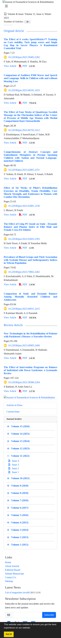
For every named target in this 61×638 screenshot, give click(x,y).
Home (8, 562)
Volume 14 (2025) (20, 433)
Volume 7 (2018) (19, 500)
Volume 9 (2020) (19, 485)
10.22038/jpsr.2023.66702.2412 (24, 130)
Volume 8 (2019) (19, 493)
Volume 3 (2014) (19, 529)
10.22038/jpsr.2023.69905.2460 (24, 345)
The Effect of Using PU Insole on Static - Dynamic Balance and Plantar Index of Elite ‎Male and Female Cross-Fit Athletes (30, 226)
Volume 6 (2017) (19, 507)
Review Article (13, 325)
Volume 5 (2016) (19, 515)
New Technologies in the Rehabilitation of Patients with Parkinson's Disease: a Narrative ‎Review (30, 335)
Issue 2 (15, 468)
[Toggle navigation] (30, 6)
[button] (31, 628)
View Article (10, 65)
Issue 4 (15, 460)
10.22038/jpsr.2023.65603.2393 (24, 238)
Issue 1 (15, 472)
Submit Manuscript (14, 573)
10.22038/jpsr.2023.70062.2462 (24, 271)
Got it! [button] (9, 634)
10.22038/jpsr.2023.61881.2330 (24, 205)
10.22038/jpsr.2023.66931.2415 (24, 308)
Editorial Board (12, 569)
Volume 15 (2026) (20, 426)
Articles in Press (14, 405)
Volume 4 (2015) (19, 522)
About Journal (12, 566)
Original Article (14, 31)
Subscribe (49, 614)
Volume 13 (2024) (20, 441)
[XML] (11, 17)
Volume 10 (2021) (20, 478)
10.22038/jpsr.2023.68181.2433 (24, 90)
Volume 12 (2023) (20, 448)
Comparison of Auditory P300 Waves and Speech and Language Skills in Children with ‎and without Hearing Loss (30, 78)
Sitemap (9, 581)
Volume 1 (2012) (19, 544)
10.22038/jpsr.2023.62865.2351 (24, 169)
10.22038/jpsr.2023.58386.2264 (24, 382)
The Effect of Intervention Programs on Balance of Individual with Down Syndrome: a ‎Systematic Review (30, 370)
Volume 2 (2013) (19, 537)
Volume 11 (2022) (20, 455)
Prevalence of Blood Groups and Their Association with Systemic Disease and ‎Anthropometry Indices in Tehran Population (30, 259)
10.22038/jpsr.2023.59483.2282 (24, 57)
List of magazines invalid (17, 592)
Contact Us (10, 577)
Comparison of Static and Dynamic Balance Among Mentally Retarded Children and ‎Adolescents (30, 296)
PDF (28, 65)
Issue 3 (15, 464)
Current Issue (13, 411)
